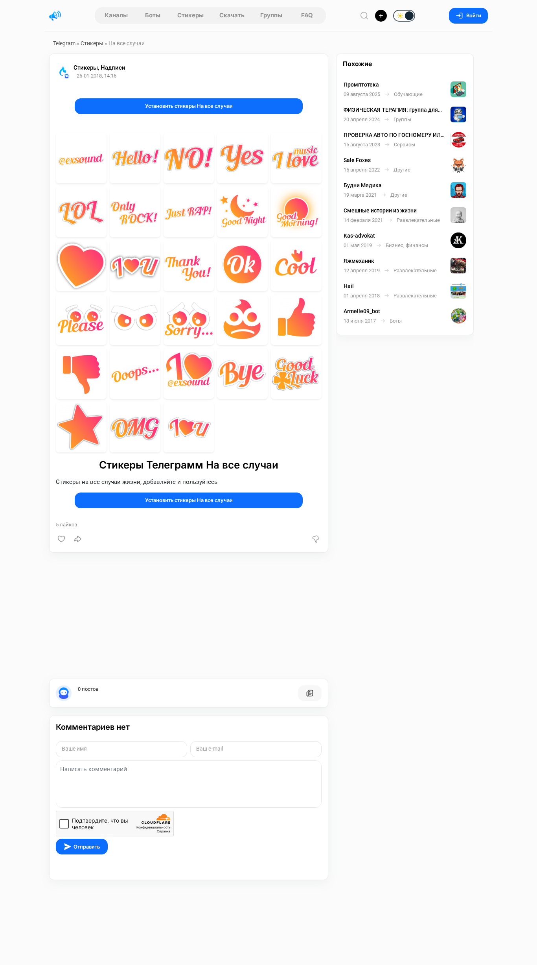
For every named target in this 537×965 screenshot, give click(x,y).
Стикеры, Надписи (99, 67)
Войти (473, 15)
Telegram (64, 43)
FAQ (307, 15)
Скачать (232, 15)
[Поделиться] (78, 539)
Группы (271, 15)
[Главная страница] (55, 16)
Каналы (116, 15)
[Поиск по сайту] (364, 15)
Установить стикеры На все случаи (189, 106)
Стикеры (190, 15)
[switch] (378, 16)
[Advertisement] (188, 616)
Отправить (87, 847)
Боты (152, 15)
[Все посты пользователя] (310, 693)
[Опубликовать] (381, 16)
